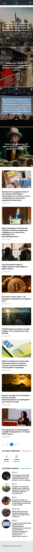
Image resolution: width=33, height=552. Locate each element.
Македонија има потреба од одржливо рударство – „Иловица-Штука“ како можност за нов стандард (21, 477)
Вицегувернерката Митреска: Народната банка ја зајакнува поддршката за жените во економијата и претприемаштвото (15, 232)
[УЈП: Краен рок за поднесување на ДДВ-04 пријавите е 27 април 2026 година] (16, 417)
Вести (15, 472)
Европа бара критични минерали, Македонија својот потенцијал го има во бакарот (21, 514)
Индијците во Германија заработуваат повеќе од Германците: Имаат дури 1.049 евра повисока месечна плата (20, 490)
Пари (15, 484)
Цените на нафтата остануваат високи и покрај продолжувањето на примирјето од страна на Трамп (16, 398)
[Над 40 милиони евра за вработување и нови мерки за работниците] (16, 252)
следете (16, 455)
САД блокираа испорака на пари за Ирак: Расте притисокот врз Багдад (16, 331)
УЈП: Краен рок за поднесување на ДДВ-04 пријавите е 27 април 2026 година (16, 432)
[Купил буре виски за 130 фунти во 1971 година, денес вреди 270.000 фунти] (16, 147)
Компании (17, 509)
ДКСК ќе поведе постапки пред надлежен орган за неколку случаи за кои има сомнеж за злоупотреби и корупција (15, 364)
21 (7, 444)
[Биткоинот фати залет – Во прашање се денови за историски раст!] (16, 284)
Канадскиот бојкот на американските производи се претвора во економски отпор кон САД (21, 502)
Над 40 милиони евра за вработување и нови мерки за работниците (14, 267)
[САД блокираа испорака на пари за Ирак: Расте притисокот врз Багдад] (16, 316)
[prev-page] (3, 444)
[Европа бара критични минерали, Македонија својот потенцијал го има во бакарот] (6, 512)
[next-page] (19, 444)
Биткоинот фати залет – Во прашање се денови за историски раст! (16, 299)
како (6, 455)
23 (15, 444)
